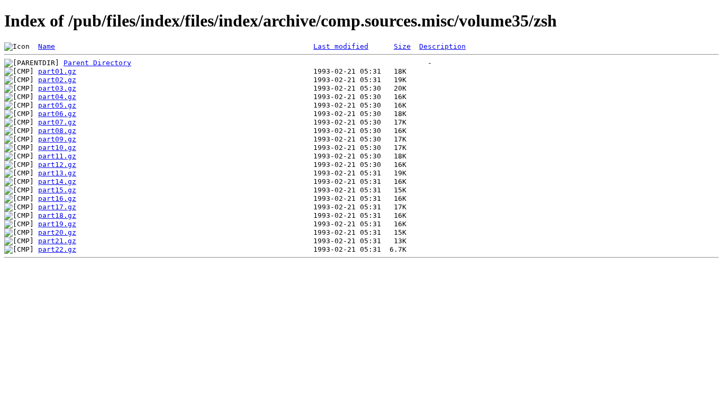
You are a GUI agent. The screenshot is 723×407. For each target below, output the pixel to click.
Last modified (340, 46)
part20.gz (57, 232)
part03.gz (57, 88)
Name (46, 46)
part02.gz (57, 80)
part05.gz (57, 105)
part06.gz (57, 114)
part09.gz (57, 139)
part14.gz (57, 181)
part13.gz (57, 173)
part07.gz (57, 122)
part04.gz (57, 97)
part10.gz (57, 148)
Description (442, 46)
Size (402, 46)
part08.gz (57, 131)
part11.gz (57, 156)
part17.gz (57, 207)
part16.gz (57, 198)
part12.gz (57, 165)
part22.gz (57, 249)
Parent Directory (97, 63)
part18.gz (57, 215)
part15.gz (57, 190)
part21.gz (57, 241)
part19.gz (57, 224)
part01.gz (57, 71)
